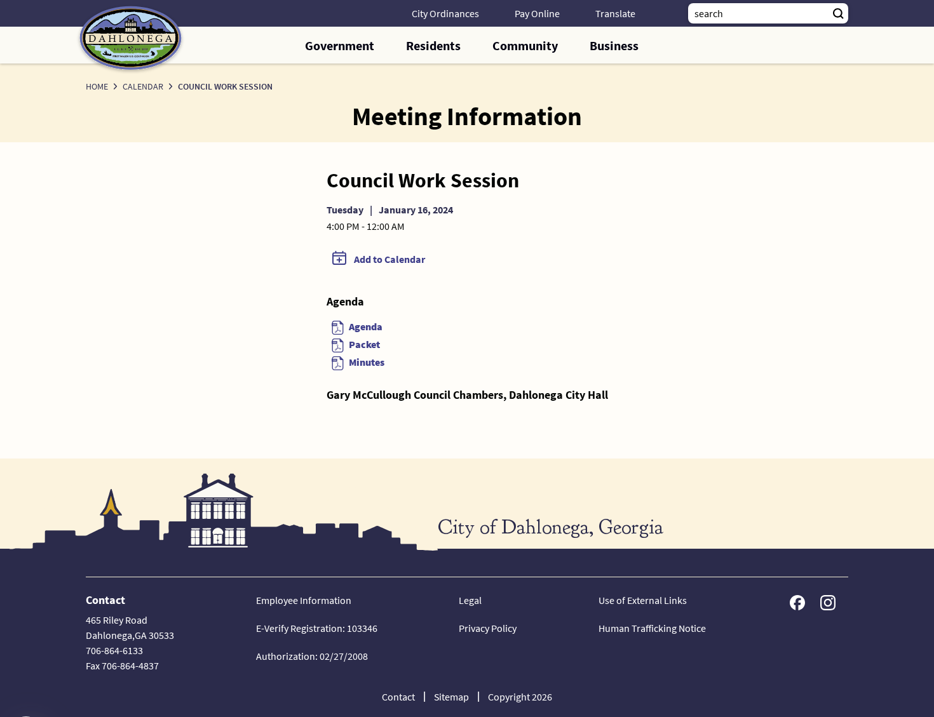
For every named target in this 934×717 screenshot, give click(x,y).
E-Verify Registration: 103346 (316, 628)
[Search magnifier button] (838, 13)
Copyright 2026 (520, 696)
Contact (398, 696)
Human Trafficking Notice (652, 628)
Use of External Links (643, 600)
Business (614, 45)
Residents (433, 45)
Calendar (143, 86)
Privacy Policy (488, 628)
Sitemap (451, 696)
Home (97, 86)
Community (525, 45)
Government (339, 45)
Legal (470, 600)
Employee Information (303, 600)
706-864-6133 (114, 650)
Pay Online (537, 13)
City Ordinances (445, 13)
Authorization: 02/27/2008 (312, 656)
